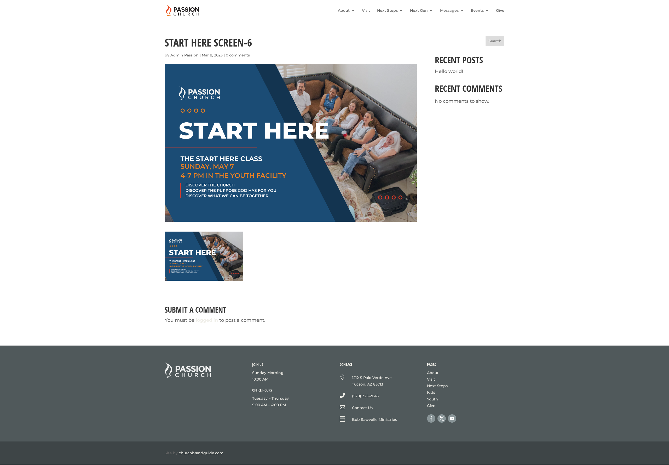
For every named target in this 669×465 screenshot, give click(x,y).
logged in (207, 320)
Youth (432, 399)
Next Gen (419, 11)
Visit (366, 11)
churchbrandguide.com (201, 453)
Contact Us (362, 407)
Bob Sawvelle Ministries (374, 419)
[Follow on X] (441, 418)
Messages (449, 11)
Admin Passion (184, 55)
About (344, 11)
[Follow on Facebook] (431, 418)
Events (477, 11)
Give (500, 11)
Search (494, 41)
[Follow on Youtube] (452, 418)
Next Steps (387, 11)
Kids (431, 392)
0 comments (238, 55)
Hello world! (449, 71)
